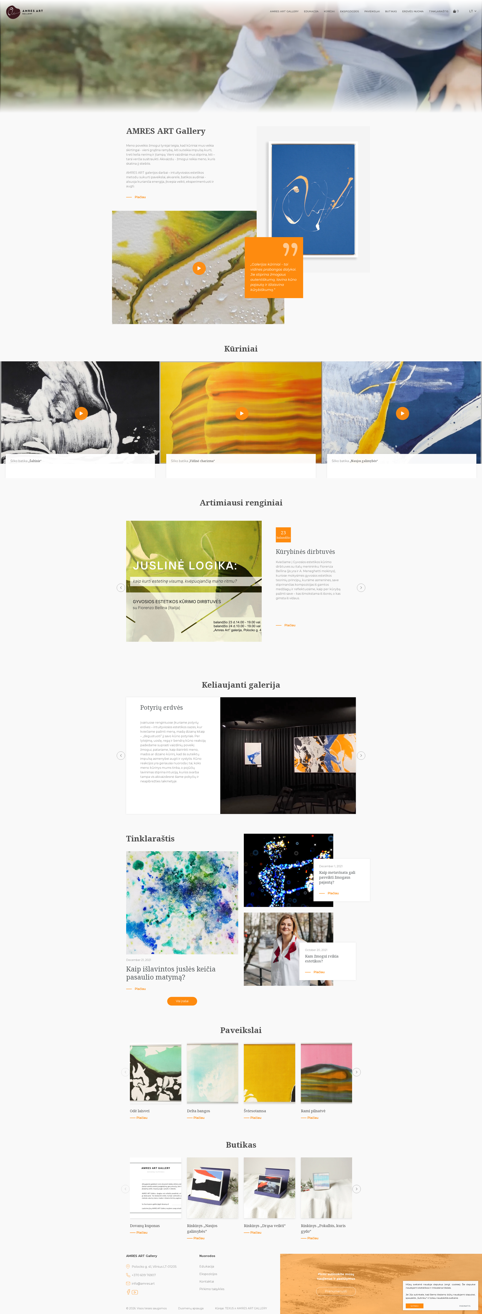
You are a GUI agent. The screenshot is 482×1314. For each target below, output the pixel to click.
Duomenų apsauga (191, 1308)
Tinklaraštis (438, 11)
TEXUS (229, 1308)
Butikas (391, 11)
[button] (121, 588)
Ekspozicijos (349, 11)
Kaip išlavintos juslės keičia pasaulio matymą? (171, 973)
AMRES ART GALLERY (284, 11)
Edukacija (311, 11)
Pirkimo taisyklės (211, 1289)
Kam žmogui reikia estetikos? (322, 959)
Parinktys (465, 1306)
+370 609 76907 (144, 1275)
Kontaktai (206, 1281)
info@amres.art (143, 1283)
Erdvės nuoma (413, 11)
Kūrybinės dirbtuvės (305, 551)
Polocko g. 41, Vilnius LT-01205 (154, 1266)
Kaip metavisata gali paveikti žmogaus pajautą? (337, 877)
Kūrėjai (329, 11)
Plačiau (140, 197)
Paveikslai (372, 11)
